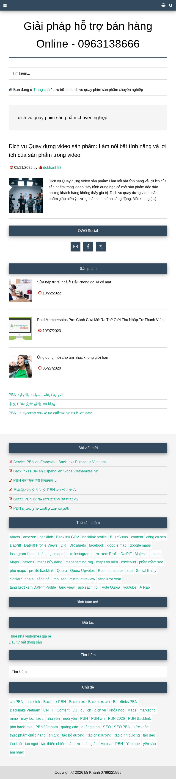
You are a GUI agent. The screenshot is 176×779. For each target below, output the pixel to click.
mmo (14, 718)
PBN (84, 718)
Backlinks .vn (99, 702)
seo (130, 571)
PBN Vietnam (47, 727)
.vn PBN (16, 702)
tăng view (67, 587)
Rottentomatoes (111, 571)
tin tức (54, 735)
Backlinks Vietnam (25, 710)
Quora (62, 571)
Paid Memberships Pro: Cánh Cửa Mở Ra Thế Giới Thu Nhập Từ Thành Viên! (101, 320)
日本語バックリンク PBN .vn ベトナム (44, 490)
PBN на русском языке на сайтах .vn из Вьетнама (50, 413)
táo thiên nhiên (53, 744)
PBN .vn (98, 718)
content (137, 537)
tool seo (60, 579)
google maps (140, 545)
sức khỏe (141, 727)
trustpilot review (82, 579)
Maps (131, 710)
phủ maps (18, 571)
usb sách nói (88, 587)
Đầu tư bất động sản (25, 642)
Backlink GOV (67, 537)
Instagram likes (22, 554)
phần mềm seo (151, 562)
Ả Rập (145, 587)
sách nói (43, 579)
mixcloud (128, 562)
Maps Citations (22, 562)
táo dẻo (149, 735)
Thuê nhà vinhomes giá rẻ (30, 636)
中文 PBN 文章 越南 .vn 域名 (32, 404)
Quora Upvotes (82, 571)
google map (116, 545)
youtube (129, 587)
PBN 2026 (116, 718)
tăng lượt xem (109, 579)
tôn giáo (91, 744)
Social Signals (21, 579)
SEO (107, 727)
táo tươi (75, 744)
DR (63, 545)
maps (155, 554)
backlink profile (94, 537)
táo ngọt (31, 744)
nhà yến (53, 718)
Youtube (133, 744)
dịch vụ (100, 710)
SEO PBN (122, 727)
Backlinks (77, 702)
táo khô (16, 744)
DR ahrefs (77, 545)
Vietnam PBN (112, 744)
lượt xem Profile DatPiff (113, 554)
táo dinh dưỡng (127, 735)
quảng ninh (90, 727)
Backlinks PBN (125, 702)
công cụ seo (156, 537)
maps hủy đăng (49, 562)
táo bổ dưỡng (73, 735)
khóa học (116, 710)
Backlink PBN (54, 702)
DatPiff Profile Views (41, 545)
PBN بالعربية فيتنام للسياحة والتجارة (36, 395)
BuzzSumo (119, 537)
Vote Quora (111, 587)
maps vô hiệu (107, 562)
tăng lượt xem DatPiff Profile (33, 587)
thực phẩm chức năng (28, 735)
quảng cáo (69, 727)
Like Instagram (78, 554)
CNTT (48, 710)
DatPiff (15, 545)
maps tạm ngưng (79, 562)
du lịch (85, 710)
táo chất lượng (99, 735)
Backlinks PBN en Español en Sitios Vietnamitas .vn (55, 471)
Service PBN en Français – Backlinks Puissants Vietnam (59, 462)
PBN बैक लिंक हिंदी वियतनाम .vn (35, 481)
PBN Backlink (139, 718)
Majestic (141, 554)
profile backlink (41, 571)
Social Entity (146, 571)
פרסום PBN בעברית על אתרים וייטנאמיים (45, 499)
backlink (46, 537)
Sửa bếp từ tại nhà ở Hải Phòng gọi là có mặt (74, 282)
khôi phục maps (50, 554)
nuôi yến (70, 718)
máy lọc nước (32, 718)
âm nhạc (17, 752)
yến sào (149, 744)
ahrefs (15, 537)
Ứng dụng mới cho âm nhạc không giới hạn (72, 357)
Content (63, 710)
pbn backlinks (21, 727)
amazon (29, 537)
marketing (148, 710)
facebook (96, 545)
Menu (88, 5)
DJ (75, 710)
